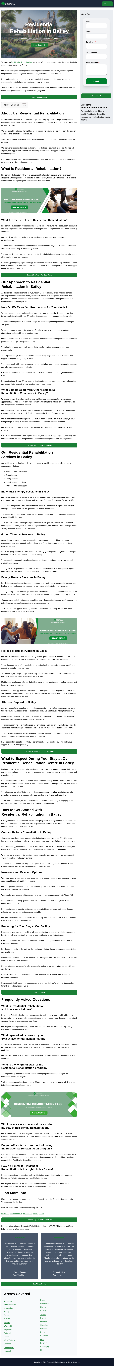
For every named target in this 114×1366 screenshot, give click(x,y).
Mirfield (7, 1319)
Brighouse (8, 1329)
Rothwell (7, 1333)
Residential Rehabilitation (21, 62)
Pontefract (44, 1336)
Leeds (6, 1337)
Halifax (43, 1307)
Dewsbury (5, 1213)
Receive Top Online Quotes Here (39, 445)
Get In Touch (96, 96)
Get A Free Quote (39, 1284)
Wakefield (8, 1326)
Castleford (44, 1325)
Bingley (43, 1332)
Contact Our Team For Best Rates (39, 275)
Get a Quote (37, 45)
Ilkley (42, 1350)
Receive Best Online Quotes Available (39, 751)
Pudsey (7, 1322)
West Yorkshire (10, 1340)
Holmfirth (43, 1329)
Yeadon (43, 1314)
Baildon (43, 1318)
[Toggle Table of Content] (22, 105)
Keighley (43, 1343)
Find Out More (39, 992)
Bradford (7, 1344)
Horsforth (7, 1351)
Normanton (44, 1304)
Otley (42, 1339)
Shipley (43, 1311)
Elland (42, 1300)
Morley (35, 1213)
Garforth (43, 1321)
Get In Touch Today (39, 97)
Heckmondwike (16, 1213)
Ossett (41, 1213)
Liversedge (27, 1213)
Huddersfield (9, 1347)
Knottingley (44, 1346)
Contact (107, 4)
